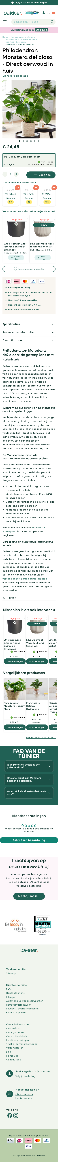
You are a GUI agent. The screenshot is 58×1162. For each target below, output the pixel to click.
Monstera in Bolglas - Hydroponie (33, 705)
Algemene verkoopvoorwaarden (24, 1000)
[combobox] (33, 22)
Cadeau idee (13, 1059)
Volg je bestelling (25, 1076)
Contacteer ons (15, 993)
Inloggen (11, 997)
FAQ (8, 989)
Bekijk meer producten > (41, 737)
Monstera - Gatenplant (16, 42)
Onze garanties (15, 1032)
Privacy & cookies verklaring (22, 1008)
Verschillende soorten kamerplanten (22, 39)
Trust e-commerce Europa (22, 1044)
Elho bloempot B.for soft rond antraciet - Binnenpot (15, 246)
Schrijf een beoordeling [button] (29, 840)
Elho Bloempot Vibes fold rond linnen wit (42, 245)
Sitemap (11, 973)
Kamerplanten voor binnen (23, 37)
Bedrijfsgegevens (16, 1012)
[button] (3, 22)
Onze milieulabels (16, 1036)
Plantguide (12, 1055)
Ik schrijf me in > (29, 896)
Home (5, 37)
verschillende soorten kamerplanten (24, 578)
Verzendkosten (15, 1047)
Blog (8, 1051)
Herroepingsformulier (18, 1004)
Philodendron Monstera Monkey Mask (14, 705)
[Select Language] (36, 14)
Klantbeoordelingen (17, 1040)
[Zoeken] (52, 21)
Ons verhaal (13, 1028)
